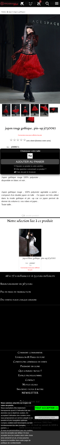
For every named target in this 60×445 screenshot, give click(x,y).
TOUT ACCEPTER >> (46, 408)
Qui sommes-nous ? (30, 371)
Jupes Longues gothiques (17, 12)
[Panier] (39, 3)
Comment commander (30, 352)
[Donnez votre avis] (43, 141)
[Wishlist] (30, 3)
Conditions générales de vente (30, 361)
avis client (30, 141)
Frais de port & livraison (26, 172)
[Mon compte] (22, 3)
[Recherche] (47, 3)
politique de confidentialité (11, 443)
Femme (4, 12)
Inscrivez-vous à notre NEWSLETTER (30, 391)
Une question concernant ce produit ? (30, 169)
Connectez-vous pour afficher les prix (30, 135)
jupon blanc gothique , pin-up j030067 (39, 258)
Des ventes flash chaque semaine (18, 299)
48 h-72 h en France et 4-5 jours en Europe (30, 276)
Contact (30, 380)
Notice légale (30, 384)
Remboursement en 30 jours (16, 284)
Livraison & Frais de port (30, 357)
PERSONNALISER (47, 418)
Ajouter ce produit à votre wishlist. (30, 166)
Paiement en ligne (30, 366)
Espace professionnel (30, 375)
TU (30, 155)
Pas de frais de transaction (15, 292)
